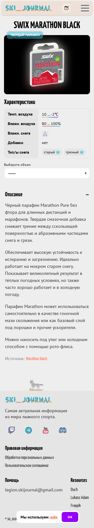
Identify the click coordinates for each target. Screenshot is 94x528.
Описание (13, 194)
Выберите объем (17, 164)
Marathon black (36, 359)
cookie (54, 517)
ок (70, 517)
